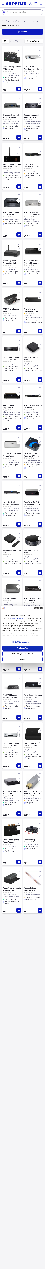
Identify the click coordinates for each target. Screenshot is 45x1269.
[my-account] (30, 3)
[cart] (41, 3)
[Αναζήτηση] (4, 12)
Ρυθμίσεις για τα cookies (21, 654)
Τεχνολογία (6, 21)
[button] (3, 3)
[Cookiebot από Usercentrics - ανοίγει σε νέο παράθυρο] (32, 608)
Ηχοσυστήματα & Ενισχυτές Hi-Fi (29, 21)
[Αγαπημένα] (35, 3)
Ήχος (14, 21)
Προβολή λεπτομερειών (21, 642)
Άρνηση (22, 659)
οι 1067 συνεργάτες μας (19, 618)
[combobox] (22, 12)
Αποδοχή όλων (22, 648)
